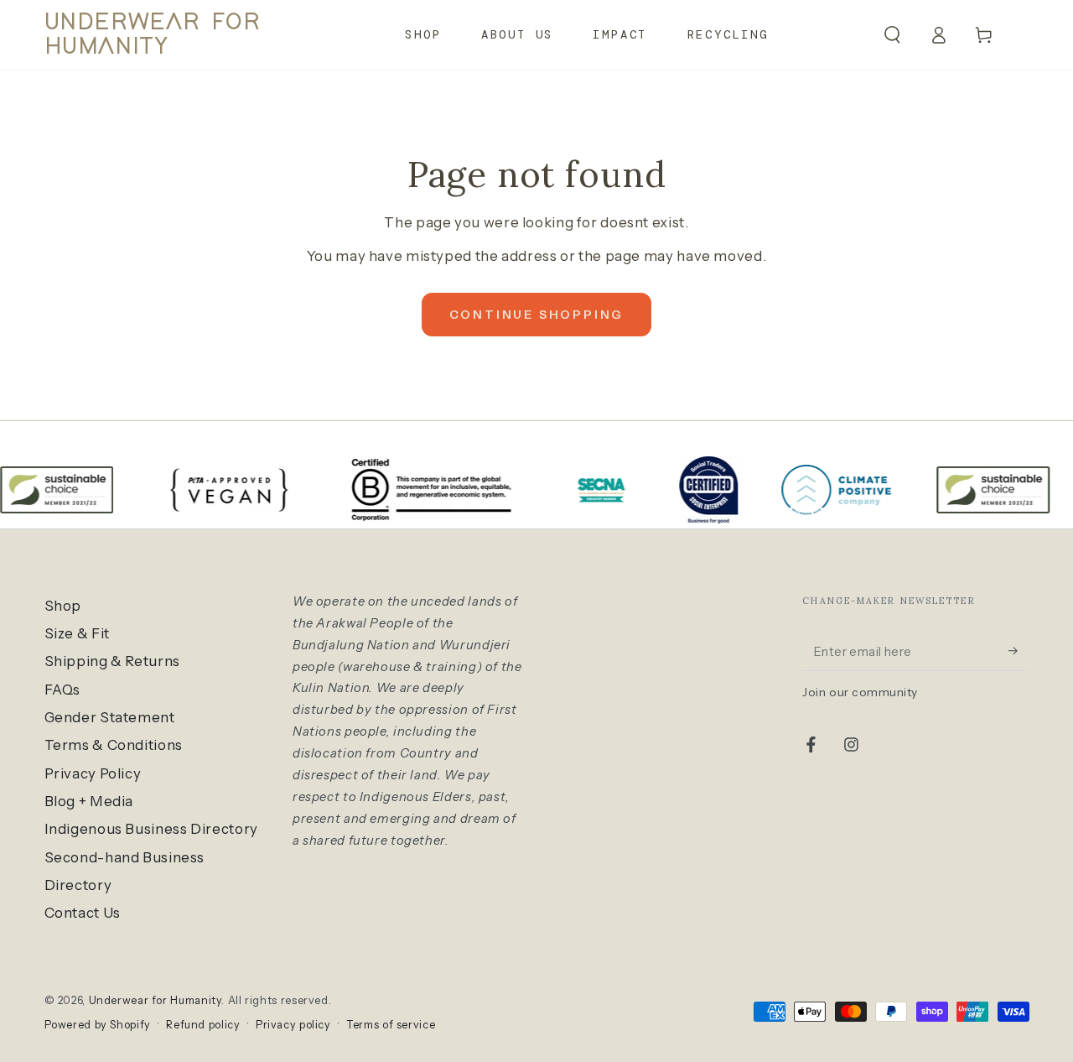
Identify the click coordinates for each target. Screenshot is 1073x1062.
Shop (63, 605)
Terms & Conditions (113, 745)
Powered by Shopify (97, 1024)
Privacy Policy (93, 773)
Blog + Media (89, 801)
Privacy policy (293, 1024)
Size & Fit (77, 633)
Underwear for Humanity (155, 1000)
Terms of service (390, 1024)
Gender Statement (109, 717)
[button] (892, 34)
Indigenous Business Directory (151, 828)
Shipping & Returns (112, 661)
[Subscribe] (1018, 651)
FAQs (62, 689)
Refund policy (203, 1024)
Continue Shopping (537, 314)
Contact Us (82, 912)
